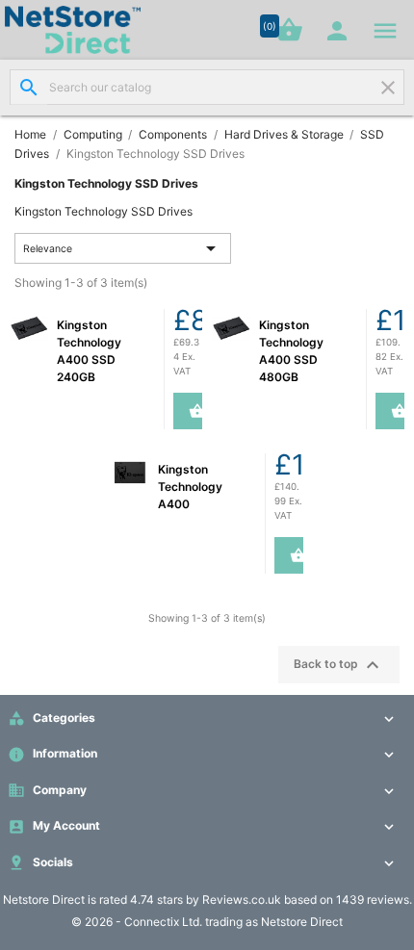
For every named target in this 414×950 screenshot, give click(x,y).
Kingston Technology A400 (190, 486)
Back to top (339, 665)
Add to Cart (188, 411)
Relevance (123, 248)
